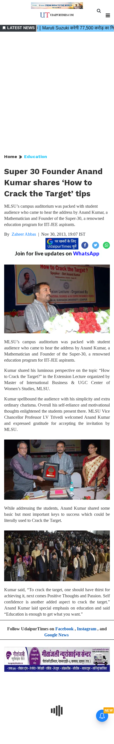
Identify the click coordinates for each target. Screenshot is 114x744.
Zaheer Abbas (24, 234)
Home (10, 156)
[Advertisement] (57, 93)
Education (35, 156)
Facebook (64, 628)
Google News (56, 635)
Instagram (86, 628)
